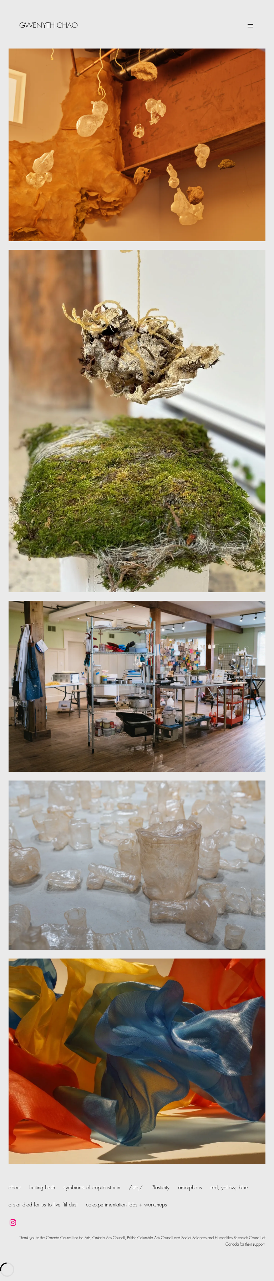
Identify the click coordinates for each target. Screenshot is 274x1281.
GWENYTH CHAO (48, 26)
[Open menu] (250, 25)
